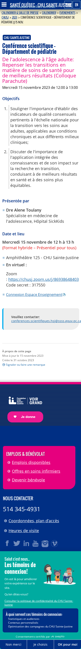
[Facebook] (7, 543)
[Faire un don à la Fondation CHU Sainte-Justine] (23, 405)
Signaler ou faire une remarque (25, 365)
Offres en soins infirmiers (36, 471)
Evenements (67, 13)
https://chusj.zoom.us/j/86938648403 (43, 279)
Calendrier (49, 13)
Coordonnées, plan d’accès (34, 520)
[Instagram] (45, 543)
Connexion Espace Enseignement (34, 294)
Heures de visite (24, 530)
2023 (14, 17)
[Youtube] (35, 543)
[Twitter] (16, 543)
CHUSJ (5, 17)
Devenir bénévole (28, 480)
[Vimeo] (54, 543)
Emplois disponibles (31, 462)
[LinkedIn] (26, 543)
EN (76, 4)
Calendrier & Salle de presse (20, 13)
